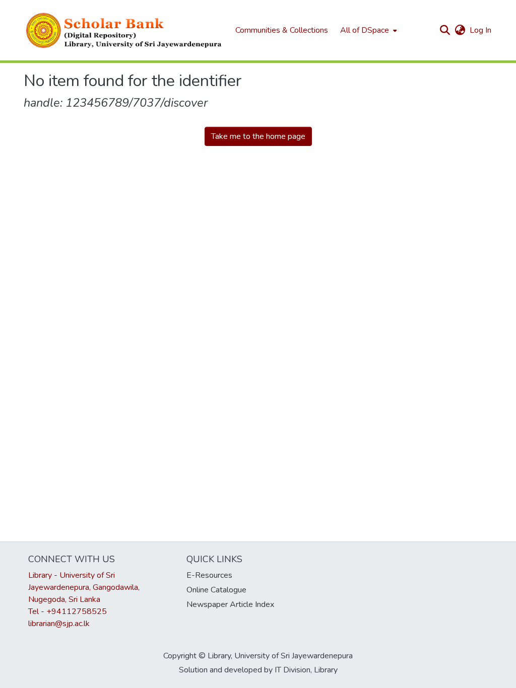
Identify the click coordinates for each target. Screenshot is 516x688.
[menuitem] (367, 30)
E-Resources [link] (209, 575)
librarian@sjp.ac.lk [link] (59, 623)
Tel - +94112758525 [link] (67, 611)
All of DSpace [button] (364, 30)
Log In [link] (481, 30)
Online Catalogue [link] (216, 589)
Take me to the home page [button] (258, 136)
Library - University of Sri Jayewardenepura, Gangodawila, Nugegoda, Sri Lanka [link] (84, 587)
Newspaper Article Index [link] (230, 604)
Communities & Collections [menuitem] (281, 30)
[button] (124, 30)
